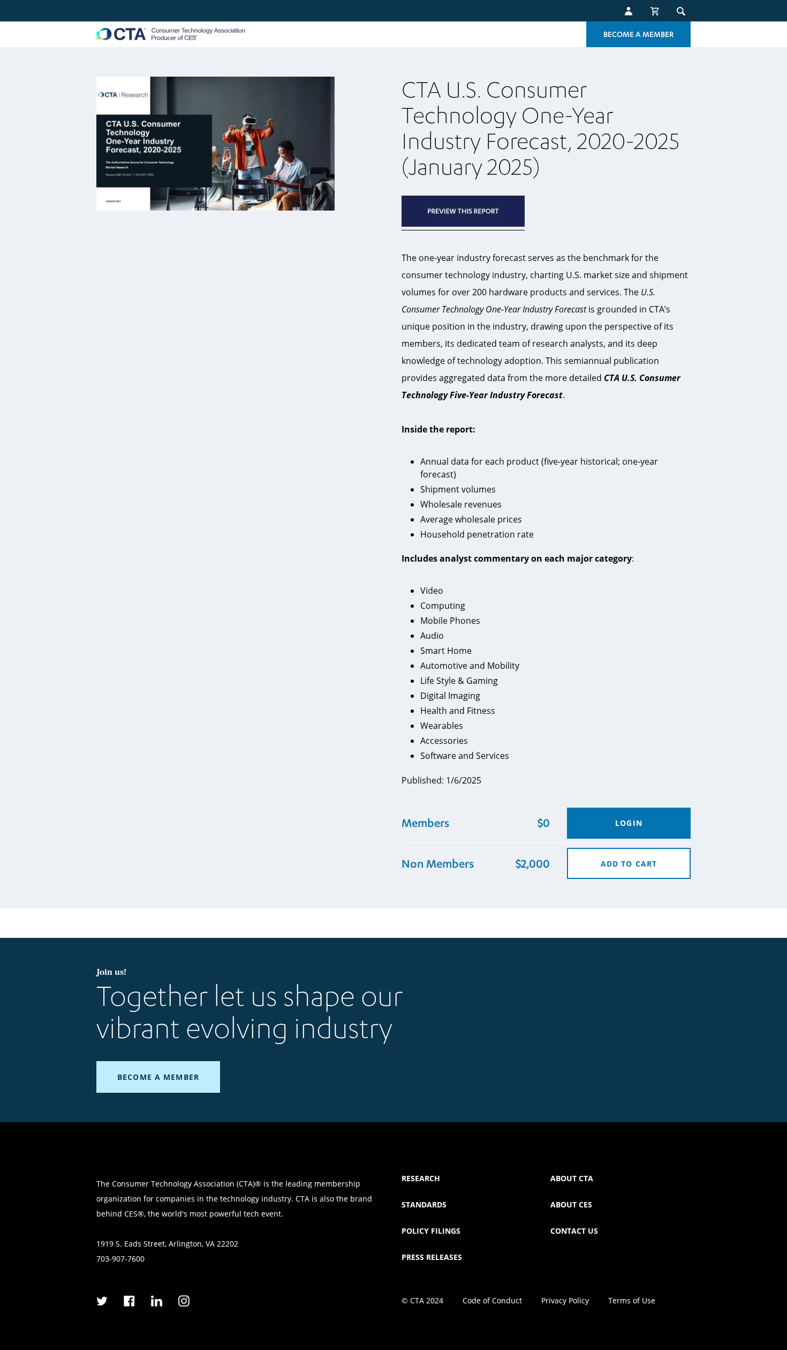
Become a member (158, 1077)
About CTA (571, 1178)
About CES (571, 1204)
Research (421, 1178)
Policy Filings (431, 1231)
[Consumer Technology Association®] (170, 34)
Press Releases (432, 1257)
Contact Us (574, 1231)
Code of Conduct (492, 1300)
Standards (424, 1204)
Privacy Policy (565, 1300)
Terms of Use (631, 1300)
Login (628, 823)
